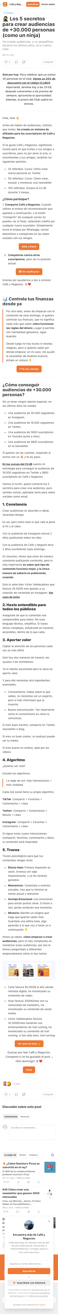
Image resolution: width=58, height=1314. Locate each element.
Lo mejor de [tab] (10, 1155)
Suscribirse (32, 4)
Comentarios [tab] (10, 1116)
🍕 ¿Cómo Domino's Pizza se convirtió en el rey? (21, 1165)
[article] (29, 1173)
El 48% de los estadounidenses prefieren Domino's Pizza (18, 1173)
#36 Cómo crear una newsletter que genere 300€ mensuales (21, 1193)
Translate (9, 13)
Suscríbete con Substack (31, 1282)
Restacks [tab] (24, 1116)
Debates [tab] (33, 1155)
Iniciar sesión (48, 4)
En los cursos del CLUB (17, 464)
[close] (49, 1221)
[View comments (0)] (16, 62)
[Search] (52, 1155)
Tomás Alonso (23, 1178)
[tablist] (16, 1117)
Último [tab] (22, 1155)
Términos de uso (39, 1289)
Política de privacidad (38, 1296)
